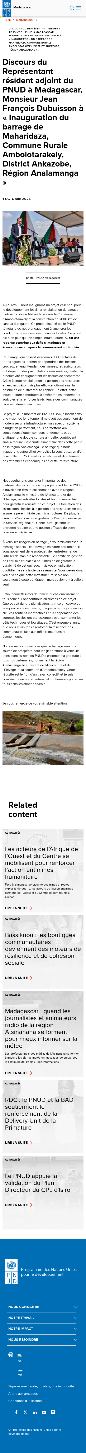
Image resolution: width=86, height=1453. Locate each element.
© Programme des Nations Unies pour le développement (34, 1432)
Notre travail (21, 1317)
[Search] (20, 1365)
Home (7, 20)
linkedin (35, 1412)
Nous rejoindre (23, 1339)
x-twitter (25, 1412)
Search (72, 8)
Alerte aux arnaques (23, 1393)
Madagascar (22, 7)
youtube (44, 1412)
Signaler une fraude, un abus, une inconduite (41, 1386)
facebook (16, 1412)
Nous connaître (23, 1306)
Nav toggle (78, 8)
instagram (53, 1412)
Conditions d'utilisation (25, 1400)
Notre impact (20, 1328)
